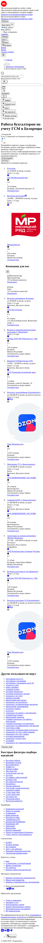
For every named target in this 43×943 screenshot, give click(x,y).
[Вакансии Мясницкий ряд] (24, 225)
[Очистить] (4, 82)
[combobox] (12, 76)
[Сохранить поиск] (3, 88)
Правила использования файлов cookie (17, 19)
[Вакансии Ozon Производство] (24, 423)
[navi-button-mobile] (3, 55)
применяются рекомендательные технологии (21, 916)
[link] (5, 42)
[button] (3, 48)
